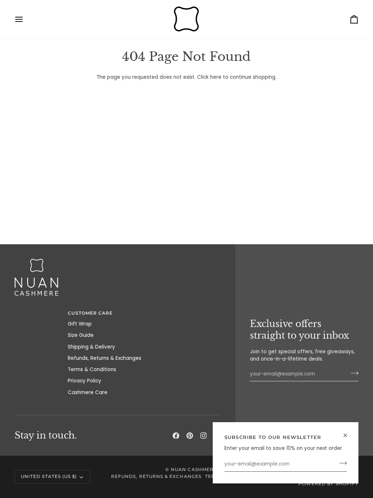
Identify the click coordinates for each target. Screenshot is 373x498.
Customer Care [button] (90, 313)
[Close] (348, 435)
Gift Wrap (80, 323)
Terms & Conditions (92, 369)
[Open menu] (25, 19)
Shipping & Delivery (91, 346)
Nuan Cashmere (194, 469)
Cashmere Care (87, 392)
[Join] (341, 463)
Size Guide (81, 335)
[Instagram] (203, 435)
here (215, 77)
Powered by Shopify (328, 483)
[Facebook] (176, 435)
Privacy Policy (84, 380)
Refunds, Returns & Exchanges (104, 358)
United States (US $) (49, 476)
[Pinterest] (189, 435)
